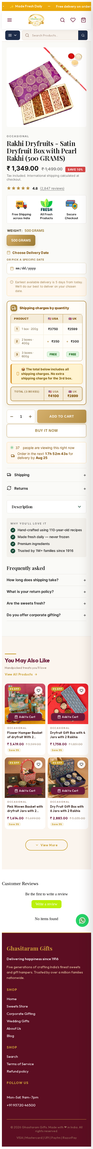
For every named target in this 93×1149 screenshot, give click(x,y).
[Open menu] (9, 20)
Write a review (46, 904)
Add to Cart (27, 717)
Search (12, 1056)
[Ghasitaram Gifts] (36, 20)
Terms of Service (20, 1064)
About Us (14, 1028)
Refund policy (18, 1071)
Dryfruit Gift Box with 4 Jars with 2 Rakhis (67, 735)
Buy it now (46, 430)
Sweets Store (17, 1006)
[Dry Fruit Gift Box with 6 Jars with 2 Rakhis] (68, 777)
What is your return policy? (46, 592)
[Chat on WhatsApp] (82, 921)
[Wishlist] (73, 20)
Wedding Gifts (18, 1021)
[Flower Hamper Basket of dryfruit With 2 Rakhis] (25, 704)
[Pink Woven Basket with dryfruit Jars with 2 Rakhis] (25, 777)
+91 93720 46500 (21, 1105)
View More (49, 845)
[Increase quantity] (30, 416)
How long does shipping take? (46, 580)
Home (12, 999)
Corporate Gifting (21, 1013)
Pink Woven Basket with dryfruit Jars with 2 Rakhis (25, 809)
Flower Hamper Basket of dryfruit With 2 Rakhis (24, 735)
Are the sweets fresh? (46, 603)
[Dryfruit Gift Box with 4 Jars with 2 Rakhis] (68, 704)
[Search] (62, 20)
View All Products (19, 674)
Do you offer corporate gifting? (46, 615)
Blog (10, 1035)
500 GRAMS (21, 240)
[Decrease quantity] (11, 416)
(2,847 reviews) (52, 188)
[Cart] (83, 20)
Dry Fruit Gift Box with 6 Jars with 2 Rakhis (67, 809)
